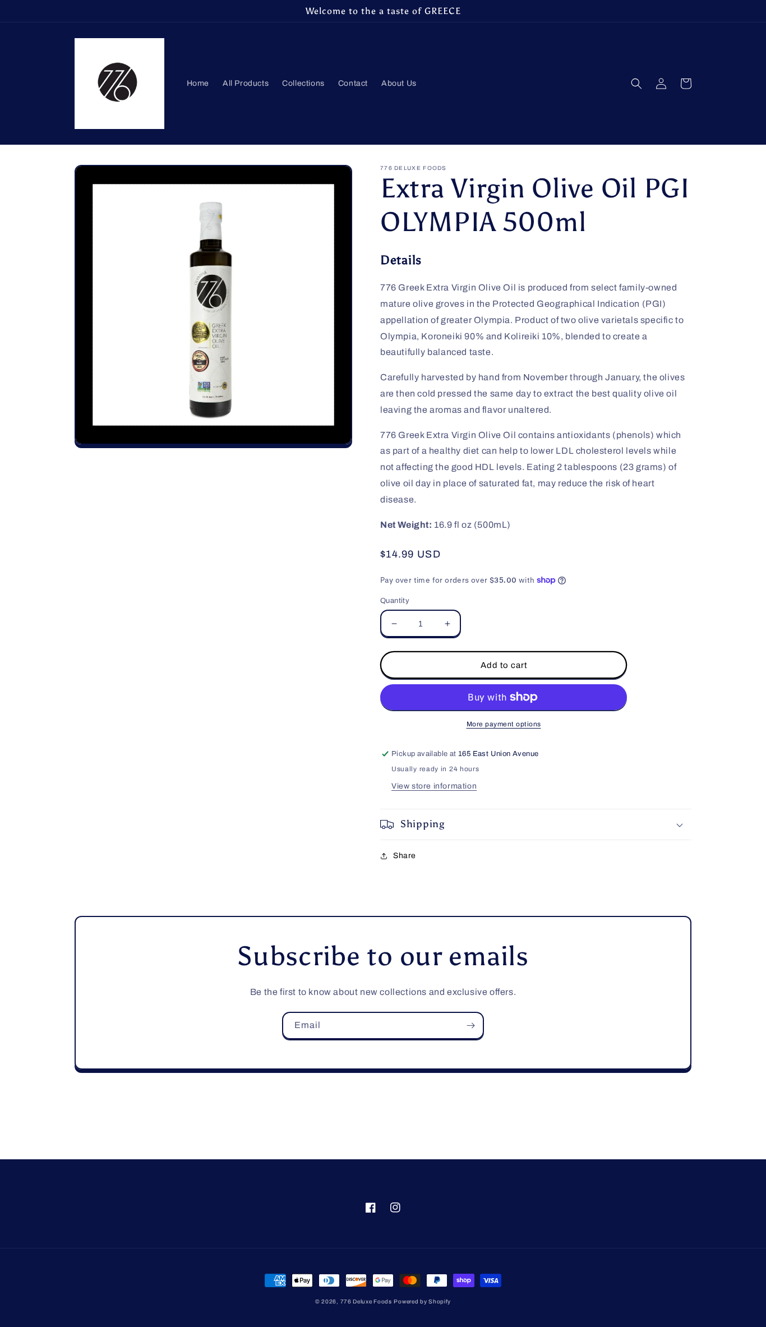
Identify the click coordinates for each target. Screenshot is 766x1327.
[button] (636, 83)
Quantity (394, 601)
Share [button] (404, 855)
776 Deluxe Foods (366, 1301)
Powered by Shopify (422, 1301)
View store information (434, 786)
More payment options (504, 724)
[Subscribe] (470, 1025)
